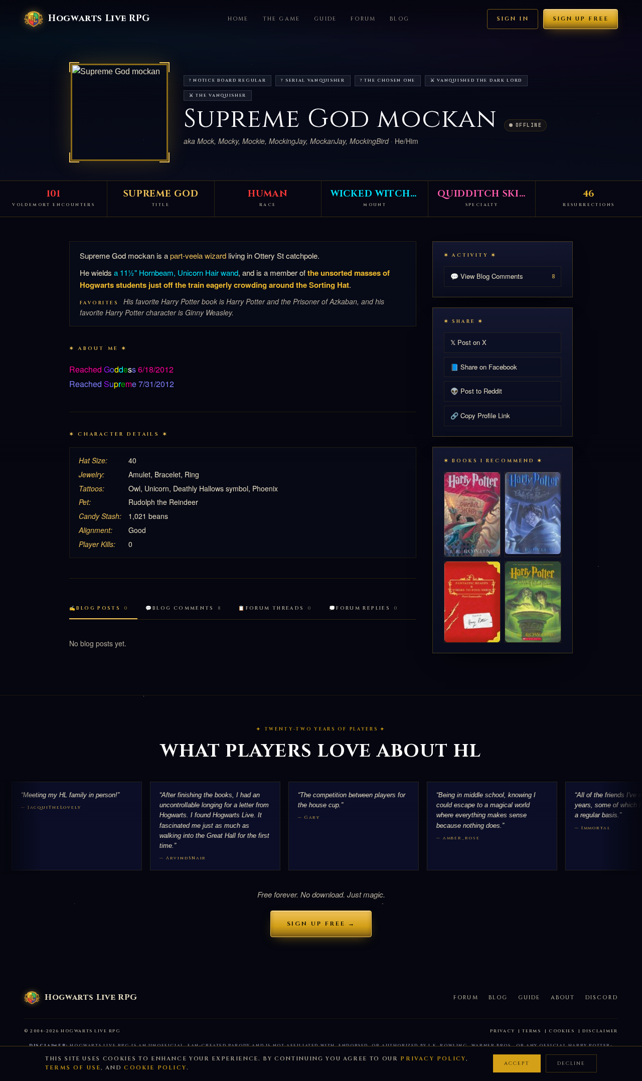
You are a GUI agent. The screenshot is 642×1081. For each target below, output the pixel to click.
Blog (399, 19)
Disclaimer (600, 1031)
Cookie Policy (155, 1067)
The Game (281, 19)
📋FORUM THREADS (275, 608)
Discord (601, 997)
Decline (571, 1063)
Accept (517, 1063)
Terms (531, 1031)
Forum (363, 19)
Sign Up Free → (321, 924)
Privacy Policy (433, 1058)
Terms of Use (73, 1067)
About (563, 997)
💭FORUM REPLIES (363, 608)
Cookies (562, 1031)
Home (238, 19)
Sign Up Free (580, 19)
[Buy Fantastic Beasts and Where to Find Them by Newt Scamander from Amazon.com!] (472, 602)
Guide (325, 19)
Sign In (513, 19)
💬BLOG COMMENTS (183, 608)
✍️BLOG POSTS (98, 608)
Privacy (502, 1031)
